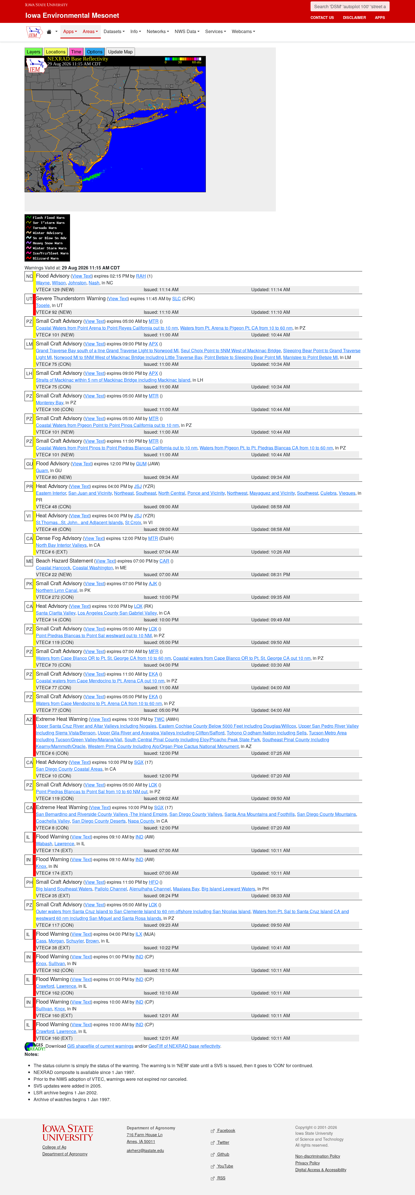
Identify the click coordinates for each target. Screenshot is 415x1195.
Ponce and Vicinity (206, 493)
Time (76, 51)
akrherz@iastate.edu (145, 1150)
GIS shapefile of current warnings (100, 1046)
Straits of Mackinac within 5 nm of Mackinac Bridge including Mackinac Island (113, 380)
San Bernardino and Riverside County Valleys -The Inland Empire (101, 814)
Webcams (242, 31)
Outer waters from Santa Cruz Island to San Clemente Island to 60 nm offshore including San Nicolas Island (143, 911)
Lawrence (64, 843)
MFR (154, 651)
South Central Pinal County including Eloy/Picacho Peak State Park (192, 739)
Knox (41, 866)
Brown (92, 940)
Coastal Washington (93, 567)
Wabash (44, 843)
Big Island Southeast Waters (64, 888)
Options (94, 51)
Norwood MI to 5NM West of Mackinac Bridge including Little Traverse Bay (128, 357)
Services (214, 31)
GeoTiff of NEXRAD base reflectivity (184, 1046)
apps (380, 17)
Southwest (307, 493)
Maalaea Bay (186, 888)
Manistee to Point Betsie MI (310, 357)
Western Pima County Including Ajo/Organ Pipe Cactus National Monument (163, 746)
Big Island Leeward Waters (228, 888)
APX (153, 343)
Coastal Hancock (53, 567)
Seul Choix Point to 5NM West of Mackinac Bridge (231, 350)
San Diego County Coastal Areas (69, 769)
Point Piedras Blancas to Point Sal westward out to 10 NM (94, 635)
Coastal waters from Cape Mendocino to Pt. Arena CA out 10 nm (100, 680)
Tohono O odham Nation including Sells (267, 732)
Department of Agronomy (65, 1154)
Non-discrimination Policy (317, 1156)
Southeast (146, 493)
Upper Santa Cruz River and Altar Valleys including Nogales (96, 726)
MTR (154, 321)
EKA (153, 674)
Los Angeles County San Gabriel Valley (117, 613)
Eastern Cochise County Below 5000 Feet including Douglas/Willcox (227, 726)
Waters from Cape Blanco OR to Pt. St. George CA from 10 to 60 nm (103, 658)
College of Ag (54, 1147)
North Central (171, 493)
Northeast (124, 493)
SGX (139, 762)
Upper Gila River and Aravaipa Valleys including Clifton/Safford (161, 732)
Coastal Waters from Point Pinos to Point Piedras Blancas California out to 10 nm (116, 447)
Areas (89, 31)
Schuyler (75, 940)
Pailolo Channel (111, 888)
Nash (94, 282)
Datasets (112, 31)
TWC (159, 719)
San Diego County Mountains (326, 814)
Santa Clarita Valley (55, 613)
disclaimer (354, 17)
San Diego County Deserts (99, 821)
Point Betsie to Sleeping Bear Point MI (242, 357)
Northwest (237, 493)
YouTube (224, 1166)
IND (139, 836)
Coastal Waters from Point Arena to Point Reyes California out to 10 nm (107, 328)
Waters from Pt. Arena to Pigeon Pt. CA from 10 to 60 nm (236, 328)
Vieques (347, 493)
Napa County (141, 821)
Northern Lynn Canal (56, 590)
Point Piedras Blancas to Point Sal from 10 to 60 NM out (91, 791)
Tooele (43, 305)
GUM (141, 463)
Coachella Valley (53, 821)
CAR (164, 560)
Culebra (328, 493)
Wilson (59, 282)
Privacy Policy (307, 1163)
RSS (220, 1178)
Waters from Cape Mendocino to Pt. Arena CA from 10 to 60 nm (99, 703)
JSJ (138, 486)
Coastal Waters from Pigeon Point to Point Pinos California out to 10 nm (107, 425)
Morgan (56, 940)
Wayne (43, 282)
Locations (55, 51)
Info (134, 31)
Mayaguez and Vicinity (272, 493)
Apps (68, 31)
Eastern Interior (51, 493)
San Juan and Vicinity (90, 493)
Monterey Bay (49, 402)
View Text (81, 276)
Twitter (222, 1142)
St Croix (133, 522)
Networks (156, 31)
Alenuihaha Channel (150, 888)
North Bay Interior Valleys (61, 545)
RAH (141, 276)
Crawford (45, 986)
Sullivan (57, 963)
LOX (138, 606)
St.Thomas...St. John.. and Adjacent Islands (79, 522)
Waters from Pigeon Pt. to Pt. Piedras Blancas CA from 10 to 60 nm (266, 447)
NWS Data (185, 31)
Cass (41, 940)
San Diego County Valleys (195, 814)
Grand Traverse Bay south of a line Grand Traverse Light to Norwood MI (107, 350)
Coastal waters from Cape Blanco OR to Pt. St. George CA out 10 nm (242, 658)
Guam (42, 470)
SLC (176, 298)
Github (222, 1154)
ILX (139, 934)
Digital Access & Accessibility (320, 1169)
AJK (153, 583)
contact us (322, 17)
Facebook (225, 1130)
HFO (153, 882)
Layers (33, 51)
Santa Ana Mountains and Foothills (259, 814)
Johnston (77, 282)
